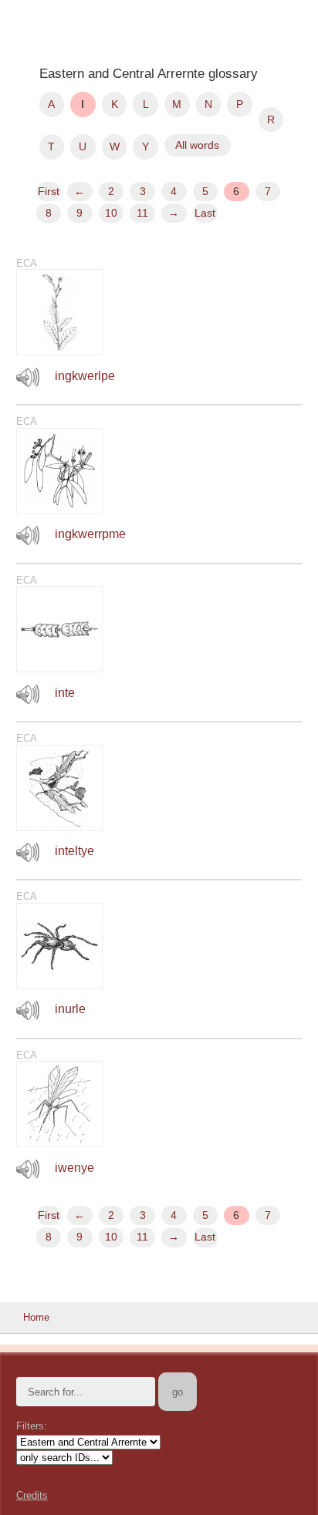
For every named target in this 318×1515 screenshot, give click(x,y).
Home (36, 1317)
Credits (32, 1495)
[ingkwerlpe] (59, 351)
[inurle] (59, 985)
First (48, 191)
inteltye (74, 850)
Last (205, 213)
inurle (70, 1008)
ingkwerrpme (90, 533)
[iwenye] (59, 1143)
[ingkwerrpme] (59, 510)
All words (197, 145)
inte (65, 692)
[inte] (59, 668)
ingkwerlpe (85, 375)
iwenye (74, 1167)
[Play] (27, 377)
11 (142, 213)
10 (111, 213)
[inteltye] (59, 827)
